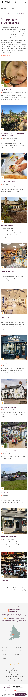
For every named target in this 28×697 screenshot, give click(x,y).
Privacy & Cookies (14, 669)
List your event (14, 674)
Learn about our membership (14, 621)
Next (22, 596)
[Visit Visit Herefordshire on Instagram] (10, 663)
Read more (6, 55)
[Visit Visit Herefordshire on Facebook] (17, 663)
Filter (8, 13)
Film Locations (14, 678)
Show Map (22, 13)
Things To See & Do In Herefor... (13, 6)
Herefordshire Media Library (14, 676)
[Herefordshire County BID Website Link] (14, 610)
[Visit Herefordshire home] (9, 2)
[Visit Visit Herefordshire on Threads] (14, 663)
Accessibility (8, 672)
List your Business (19, 672)
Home (2, 6)
